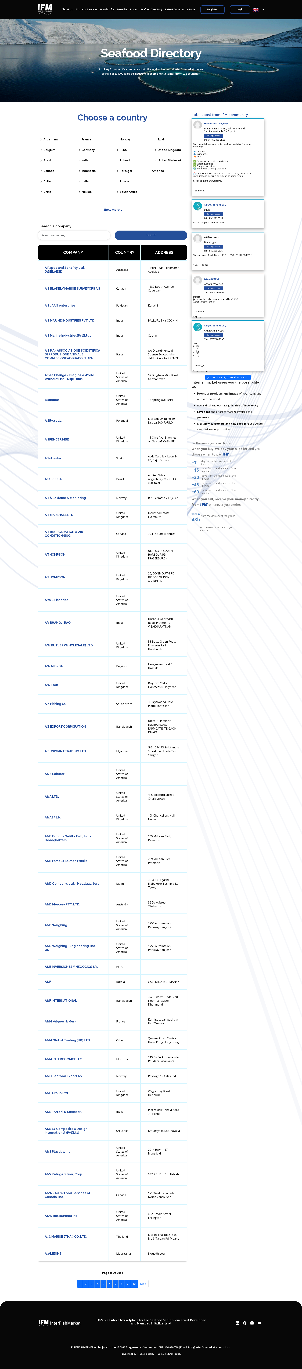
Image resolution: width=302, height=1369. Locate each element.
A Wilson (51, 685)
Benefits (122, 9)
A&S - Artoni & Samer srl (63, 1112)
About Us (67, 9)
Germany (88, 150)
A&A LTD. (52, 796)
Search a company (55, 226)
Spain (162, 139)
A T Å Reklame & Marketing (65, 498)
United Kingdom (169, 150)
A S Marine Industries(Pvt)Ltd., (68, 335)
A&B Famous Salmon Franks (66, 861)
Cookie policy (146, 1354)
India (85, 160)
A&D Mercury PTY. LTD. (62, 904)
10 (134, 1284)
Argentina (51, 139)
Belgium (49, 150)
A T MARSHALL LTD (59, 515)
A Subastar (53, 458)
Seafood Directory (151, 9)
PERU (123, 150)
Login (240, 9)
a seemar (52, 400)
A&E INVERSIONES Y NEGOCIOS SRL (72, 967)
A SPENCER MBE (57, 439)
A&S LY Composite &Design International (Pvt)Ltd (66, 1130)
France (87, 139)
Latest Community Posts (180, 9)
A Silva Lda (53, 420)
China (47, 192)
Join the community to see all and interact (228, 377)
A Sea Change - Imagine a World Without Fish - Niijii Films (69, 377)
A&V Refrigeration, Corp (63, 1174)
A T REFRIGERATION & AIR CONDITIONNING (64, 533)
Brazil (48, 160)
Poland (125, 160)
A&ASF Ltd (53, 817)
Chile (47, 181)
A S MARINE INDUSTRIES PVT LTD (70, 320)
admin (226, 1347)
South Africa (128, 192)
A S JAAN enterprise (60, 305)
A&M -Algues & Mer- (60, 1021)
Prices (134, 9)
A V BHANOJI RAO (58, 622)
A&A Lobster (54, 774)
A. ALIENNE (53, 1253)
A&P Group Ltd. (57, 1093)
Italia (85, 181)
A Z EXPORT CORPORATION (65, 726)
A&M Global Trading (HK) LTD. (68, 1040)
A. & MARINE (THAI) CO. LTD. (66, 1236)
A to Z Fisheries (56, 600)
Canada (49, 171)
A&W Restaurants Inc (61, 1216)
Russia (124, 181)
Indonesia (89, 171)
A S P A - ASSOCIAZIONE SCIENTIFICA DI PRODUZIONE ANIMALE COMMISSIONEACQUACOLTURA (72, 354)
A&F (48, 982)
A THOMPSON (55, 554)
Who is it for (107, 9)
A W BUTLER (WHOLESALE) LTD (69, 645)
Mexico (87, 192)
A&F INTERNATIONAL (61, 1000)
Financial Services (86, 9)
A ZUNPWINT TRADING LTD (65, 751)
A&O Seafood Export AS (63, 1076)
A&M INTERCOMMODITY (63, 1059)
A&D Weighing (56, 925)
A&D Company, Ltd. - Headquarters (72, 883)
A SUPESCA (53, 479)
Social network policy (169, 1354)
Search (151, 235)
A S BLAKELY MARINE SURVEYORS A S (72, 288)
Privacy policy (128, 1354)
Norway (125, 139)
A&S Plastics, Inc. (58, 1151)
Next (143, 1284)
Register (212, 9)
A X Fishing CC (55, 704)
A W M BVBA (54, 666)
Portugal (126, 171)
